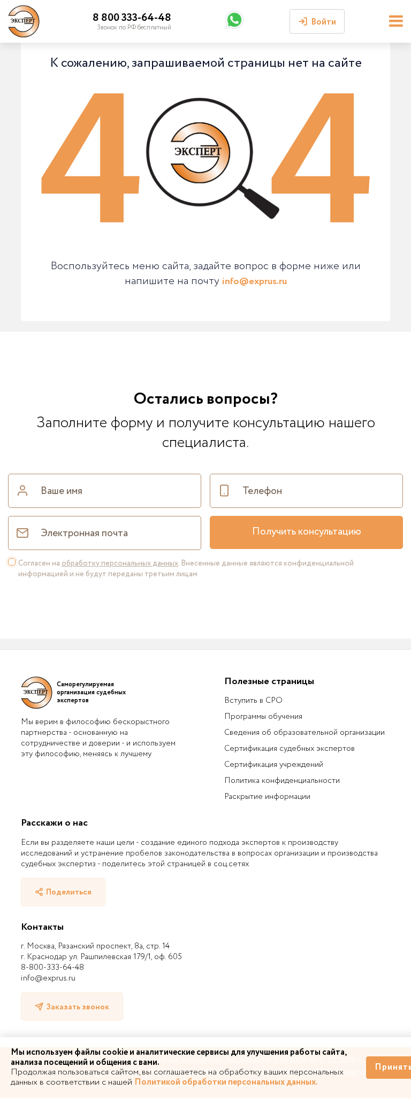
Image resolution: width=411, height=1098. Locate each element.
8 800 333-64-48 (132, 18)
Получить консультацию (306, 531)
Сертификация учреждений (273, 765)
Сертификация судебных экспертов (289, 749)
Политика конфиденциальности (282, 781)
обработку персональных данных (120, 563)
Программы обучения (263, 717)
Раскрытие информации (267, 797)
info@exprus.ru (254, 281)
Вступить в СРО (253, 701)
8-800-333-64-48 (52, 968)
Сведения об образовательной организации (304, 733)
